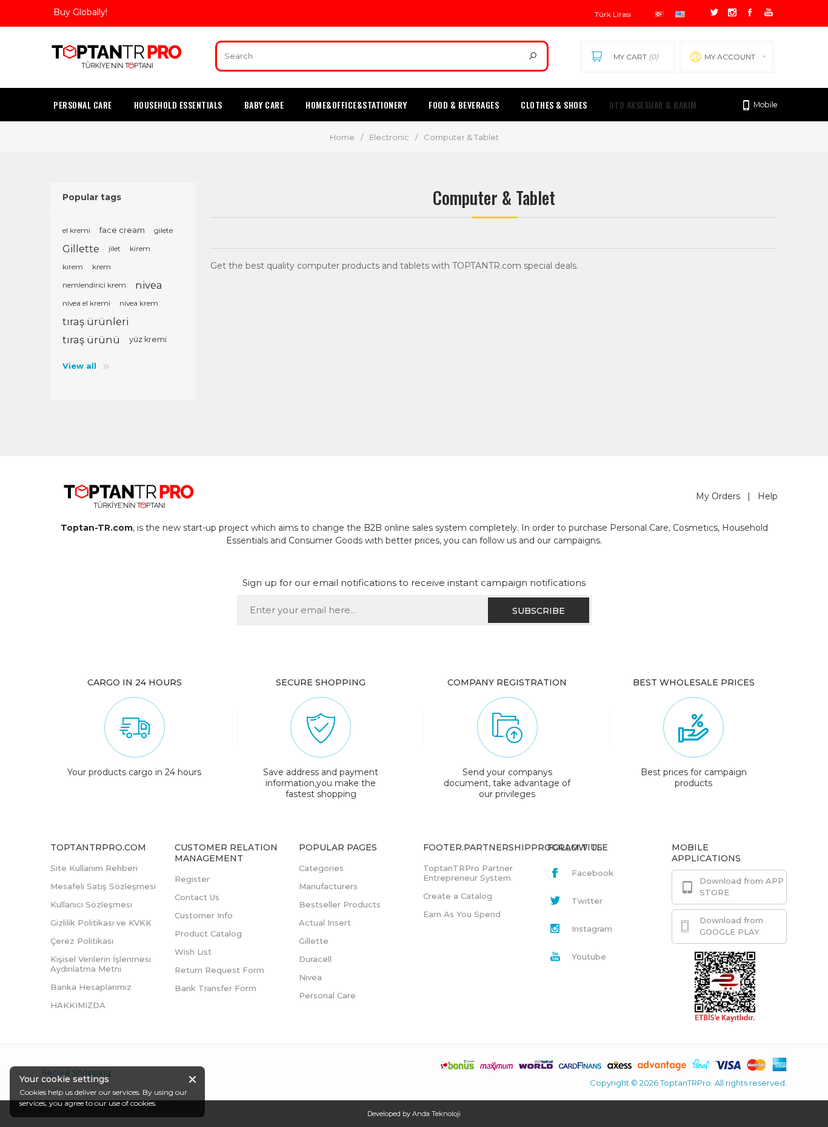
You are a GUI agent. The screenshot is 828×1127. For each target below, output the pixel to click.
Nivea (310, 977)
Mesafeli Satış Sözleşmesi (103, 886)
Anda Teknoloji (436, 1113)
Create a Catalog (457, 896)
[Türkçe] (659, 14)
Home (342, 137)
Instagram (592, 929)
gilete (163, 230)
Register (192, 879)
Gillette (80, 249)
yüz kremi (148, 339)
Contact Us (197, 897)
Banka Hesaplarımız (91, 987)
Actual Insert (325, 922)
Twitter (587, 901)
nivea (148, 285)
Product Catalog (208, 933)
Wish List (193, 952)
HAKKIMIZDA (77, 1005)
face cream (122, 230)
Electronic (389, 137)
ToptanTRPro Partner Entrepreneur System (468, 873)
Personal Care (327, 995)
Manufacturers (328, 886)
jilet (115, 248)
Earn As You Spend (462, 914)
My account (729, 56)
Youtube (589, 956)
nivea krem (138, 303)
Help (768, 496)
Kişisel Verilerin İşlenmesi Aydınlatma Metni (100, 964)
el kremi (76, 230)
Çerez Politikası (81, 941)
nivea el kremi (86, 303)
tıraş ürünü (91, 340)
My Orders (718, 496)
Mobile (765, 104)
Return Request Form (219, 970)
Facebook (592, 873)
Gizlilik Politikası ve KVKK (101, 922)
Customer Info (204, 915)
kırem (72, 266)
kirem (140, 248)
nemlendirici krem (94, 284)
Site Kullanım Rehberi (94, 868)
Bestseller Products (340, 904)
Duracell (315, 959)
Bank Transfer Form (215, 988)
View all (79, 366)
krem (101, 266)
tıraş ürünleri (95, 321)
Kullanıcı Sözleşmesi (91, 904)
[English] (680, 14)
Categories (321, 868)
